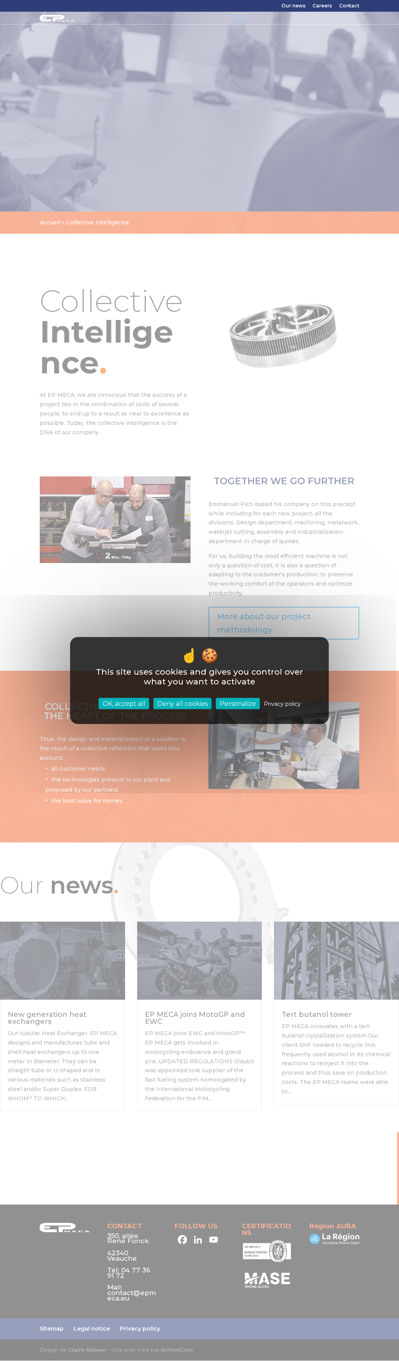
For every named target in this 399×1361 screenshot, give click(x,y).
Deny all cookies (182, 703)
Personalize (238, 703)
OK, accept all (123, 703)
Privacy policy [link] (282, 703)
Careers (322, 6)
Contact (349, 6)
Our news (293, 6)
